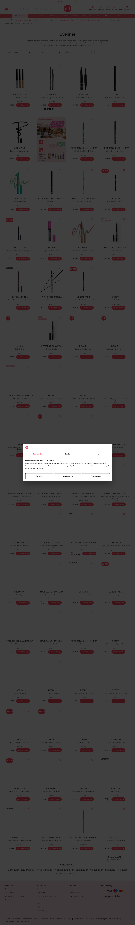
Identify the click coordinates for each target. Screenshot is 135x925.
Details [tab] (67, 454)
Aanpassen (66, 476)
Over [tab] (97, 454)
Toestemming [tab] (37, 454)
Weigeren (39, 476)
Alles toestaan (96, 476)
